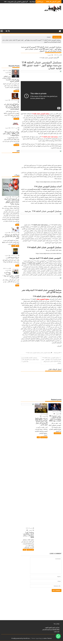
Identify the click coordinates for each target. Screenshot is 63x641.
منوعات (17, 224)
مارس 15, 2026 (14, 255)
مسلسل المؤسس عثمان (46, 352)
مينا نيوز (57, 627)
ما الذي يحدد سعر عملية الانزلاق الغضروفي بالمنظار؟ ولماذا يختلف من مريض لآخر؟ (29, 1)
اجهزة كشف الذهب (50, 627)
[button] (58, 636)
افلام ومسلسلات (56, 352)
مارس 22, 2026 (14, 232)
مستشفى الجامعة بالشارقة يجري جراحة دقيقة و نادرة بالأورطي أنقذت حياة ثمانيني (30, 359)
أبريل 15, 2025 (6, 70)
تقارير (38, 437)
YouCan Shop (55, 629)
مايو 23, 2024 (43, 414)
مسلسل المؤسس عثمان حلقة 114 (33, 352)
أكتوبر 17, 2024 (14, 128)
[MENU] (1, 31)
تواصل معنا (56, 623)
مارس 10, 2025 (14, 100)
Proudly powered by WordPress (20, 638)
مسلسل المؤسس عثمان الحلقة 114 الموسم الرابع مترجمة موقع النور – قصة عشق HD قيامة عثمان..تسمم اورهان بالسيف (51, 360)
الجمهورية (50, 55)
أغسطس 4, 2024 (56, 411)
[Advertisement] (22, 16)
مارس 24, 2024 (29, 528)
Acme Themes (48, 638)
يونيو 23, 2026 (15, 197)
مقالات (24, 549)
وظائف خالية (16, 91)
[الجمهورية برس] (60, 31)
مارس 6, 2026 (6, 268)
